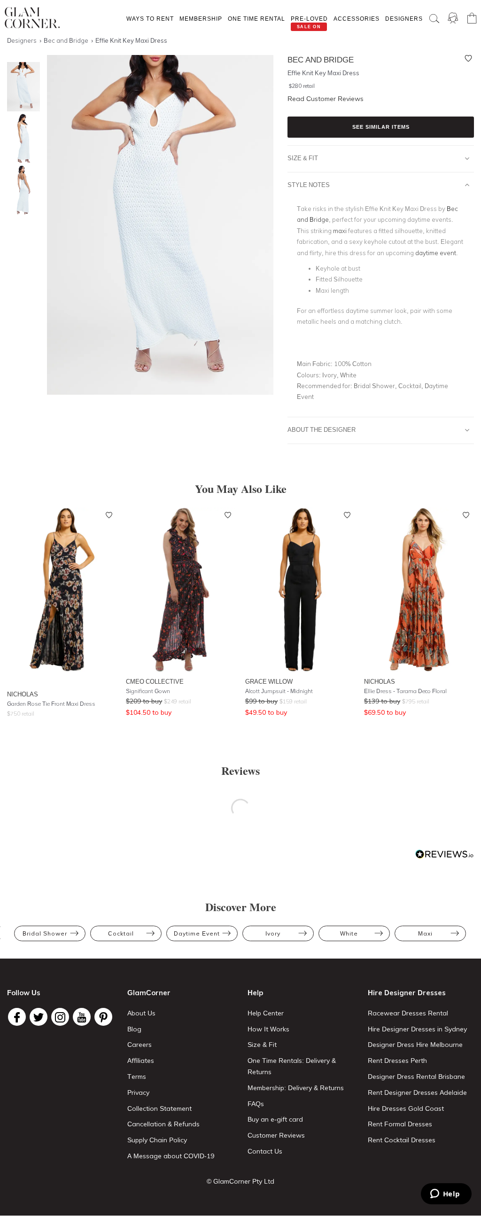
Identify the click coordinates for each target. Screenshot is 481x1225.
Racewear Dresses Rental (408, 1013)
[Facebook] (17, 1017)
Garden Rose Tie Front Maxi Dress (51, 703)
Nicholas (22, 694)
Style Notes (308, 184)
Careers (139, 1044)
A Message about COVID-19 (170, 1156)
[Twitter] (38, 1017)
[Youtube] (82, 1017)
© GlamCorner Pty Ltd (240, 1181)
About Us (141, 1013)
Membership (200, 18)
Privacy (138, 1092)
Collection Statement (159, 1108)
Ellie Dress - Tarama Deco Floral (405, 690)
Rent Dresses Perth (397, 1060)
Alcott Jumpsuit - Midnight (279, 690)
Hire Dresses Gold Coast (406, 1108)
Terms (136, 1076)
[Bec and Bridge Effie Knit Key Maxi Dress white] (21, 190)
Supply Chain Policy (157, 1140)
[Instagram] (60, 1017)
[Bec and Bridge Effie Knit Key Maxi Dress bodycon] (21, 86)
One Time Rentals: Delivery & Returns (292, 1066)
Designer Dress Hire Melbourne (415, 1044)
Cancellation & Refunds (163, 1124)
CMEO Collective (155, 681)
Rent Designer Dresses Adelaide (417, 1092)
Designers (404, 18)
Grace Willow (269, 681)
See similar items (381, 127)
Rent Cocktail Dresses (401, 1140)
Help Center (266, 1013)
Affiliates (140, 1060)
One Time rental (256, 18)
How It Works (268, 1029)
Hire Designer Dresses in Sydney (417, 1029)
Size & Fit (302, 158)
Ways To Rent (150, 18)
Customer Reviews (276, 1135)
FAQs (256, 1104)
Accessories (357, 18)
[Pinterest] (103, 1017)
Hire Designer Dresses (407, 992)
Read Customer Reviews (325, 98)
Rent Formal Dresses (400, 1124)
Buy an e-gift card (275, 1119)
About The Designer (321, 429)
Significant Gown (148, 690)
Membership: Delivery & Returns (296, 1088)
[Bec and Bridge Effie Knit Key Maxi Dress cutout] (21, 138)
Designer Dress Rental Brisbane (416, 1076)
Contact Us (265, 1151)
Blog (134, 1029)
